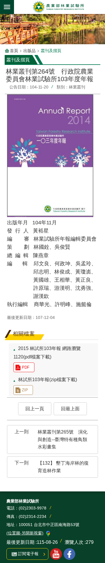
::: (9, 85)
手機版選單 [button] (7, 7)
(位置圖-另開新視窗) (24, 533)
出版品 (29, 50)
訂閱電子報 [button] (28, 553)
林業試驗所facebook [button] (69, 554)
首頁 (14, 50)
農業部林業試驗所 (58, 7)
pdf (25, 367)
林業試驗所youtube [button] (56, 554)
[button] (34, 408)
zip (25, 390)
